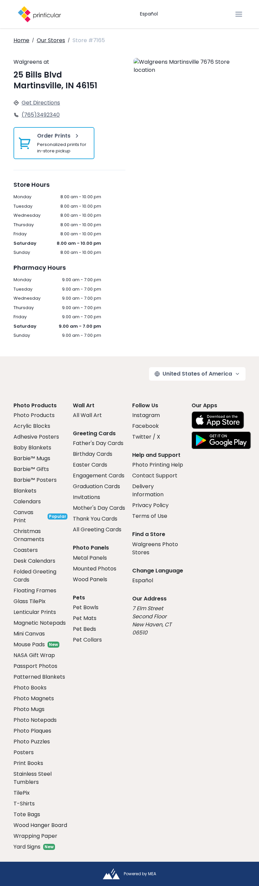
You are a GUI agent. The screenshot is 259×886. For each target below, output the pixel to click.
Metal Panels (90, 558)
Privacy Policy (150, 505)
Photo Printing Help (157, 465)
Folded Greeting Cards (34, 576)
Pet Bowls (85, 607)
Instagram (146, 415)
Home (21, 40)
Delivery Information (148, 490)
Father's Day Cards (98, 443)
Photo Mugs (29, 709)
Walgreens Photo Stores (155, 548)
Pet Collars (87, 640)
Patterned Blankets (39, 677)
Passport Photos (35, 666)
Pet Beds (84, 629)
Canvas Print (23, 516)
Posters (23, 752)
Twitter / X (146, 437)
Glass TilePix (29, 601)
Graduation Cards (96, 486)
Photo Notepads (35, 720)
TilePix (21, 793)
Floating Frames (34, 590)
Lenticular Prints (34, 612)
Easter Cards (90, 465)
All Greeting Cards (97, 529)
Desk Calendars (34, 561)
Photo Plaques (32, 731)
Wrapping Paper (35, 836)
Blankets (24, 491)
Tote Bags (26, 814)
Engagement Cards (98, 475)
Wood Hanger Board (40, 825)
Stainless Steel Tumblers (32, 778)
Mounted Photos (94, 568)
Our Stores (51, 40)
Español (149, 13)
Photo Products (34, 415)
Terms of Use (149, 516)
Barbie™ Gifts (31, 469)
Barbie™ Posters (35, 480)
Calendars (27, 501)
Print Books (28, 763)
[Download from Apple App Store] (218, 420)
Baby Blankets (32, 447)
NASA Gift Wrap (34, 655)
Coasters (25, 550)
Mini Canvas (29, 634)
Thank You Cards (95, 519)
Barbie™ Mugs (31, 458)
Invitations (86, 497)
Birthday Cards (92, 454)
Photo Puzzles (31, 741)
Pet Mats (84, 618)
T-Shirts (24, 803)
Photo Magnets (33, 698)
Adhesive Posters (36, 437)
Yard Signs (26, 847)
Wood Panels (90, 579)
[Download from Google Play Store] (221, 440)
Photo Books (30, 687)
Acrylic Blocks (31, 426)
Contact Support (154, 475)
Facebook (145, 426)
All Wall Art (87, 415)
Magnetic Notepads (39, 623)
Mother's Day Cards (99, 508)
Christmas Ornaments (28, 535)
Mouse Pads (29, 644)
